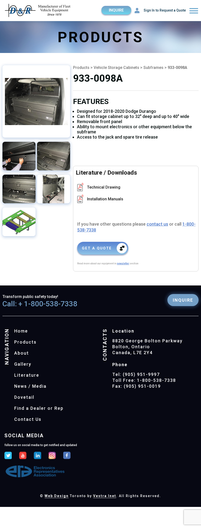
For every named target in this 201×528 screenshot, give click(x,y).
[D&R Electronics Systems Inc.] (38, 11)
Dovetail (24, 397)
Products (81, 67)
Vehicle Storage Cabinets (117, 67)
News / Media (30, 386)
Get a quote (97, 248)
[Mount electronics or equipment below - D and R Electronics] (19, 221)
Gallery (22, 364)
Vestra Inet (104, 496)
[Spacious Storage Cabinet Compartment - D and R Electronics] (19, 189)
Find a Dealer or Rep (38, 408)
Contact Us (27, 419)
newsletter (123, 263)
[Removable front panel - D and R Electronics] (53, 189)
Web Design (57, 496)
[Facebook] (67, 456)
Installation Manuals (105, 199)
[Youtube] (22, 456)
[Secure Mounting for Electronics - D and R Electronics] (36, 101)
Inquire (116, 10)
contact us (157, 224)
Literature (26, 375)
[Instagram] (52, 456)
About (21, 353)
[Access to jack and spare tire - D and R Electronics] (19, 156)
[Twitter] (8, 456)
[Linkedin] (37, 456)
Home (21, 331)
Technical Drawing (103, 187)
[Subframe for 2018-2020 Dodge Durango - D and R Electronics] (53, 156)
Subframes (153, 67)
